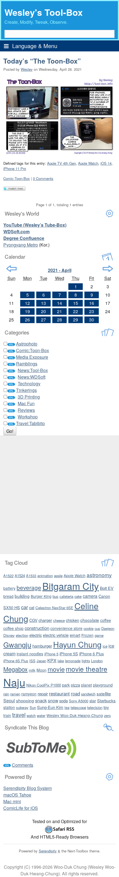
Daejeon (107, 628)
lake (61, 660)
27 (43, 319)
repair (43, 694)
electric (35, 635)
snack (41, 700)
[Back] (11, 268)
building (22, 596)
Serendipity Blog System (27, 788)
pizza (75, 685)
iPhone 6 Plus (91, 653)
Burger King (41, 596)
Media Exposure (32, 357)
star (92, 700)
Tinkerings (26, 390)
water (41, 715)
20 (43, 311)
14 (59, 303)
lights (86, 660)
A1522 (8, 575)
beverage (29, 587)
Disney (9, 635)
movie (56, 669)
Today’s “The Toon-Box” (42, 61)
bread (8, 596)
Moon (41, 670)
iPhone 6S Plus (15, 660)
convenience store (66, 628)
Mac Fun (26, 403)
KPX (51, 660)
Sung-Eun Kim (50, 707)
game (99, 635)
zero (107, 715)
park (66, 685)
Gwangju (17, 644)
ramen (15, 694)
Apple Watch (88, 163)
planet (86, 685)
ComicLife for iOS (20, 808)
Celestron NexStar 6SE (54, 607)
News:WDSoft (31, 377)
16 (91, 303)
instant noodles (30, 653)
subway (22, 707)
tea (66, 707)
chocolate (89, 620)
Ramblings (26, 363)
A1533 (31, 575)
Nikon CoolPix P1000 (43, 685)
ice (105, 646)
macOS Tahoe (17, 795)
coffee (105, 620)
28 (59, 319)
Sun (33, 707)
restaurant (59, 693)
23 (91, 311)
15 (75, 303)
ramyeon (29, 694)
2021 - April (59, 270)
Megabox (15, 669)
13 (43, 303)
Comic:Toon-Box (16, 178)
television (94, 707)
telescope (78, 707)
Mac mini (12, 801)
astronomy (99, 574)
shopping (25, 700)
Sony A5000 (78, 700)
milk (32, 670)
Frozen (87, 635)
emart (75, 635)
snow (53, 700)
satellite (104, 693)
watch (31, 715)
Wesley (27, 69)
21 (59, 311)
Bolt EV (106, 588)
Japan (41, 660)
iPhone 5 (51, 653)
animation (45, 575)
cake (78, 596)
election (22, 635)
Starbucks (106, 700)
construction (37, 628)
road (75, 693)
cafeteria (66, 596)
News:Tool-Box (33, 370)
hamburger (42, 646)
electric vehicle (56, 635)
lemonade (73, 660)
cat (31, 607)
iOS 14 (106, 163)
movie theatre (86, 669)
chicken (72, 620)
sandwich (88, 694)
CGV (33, 620)
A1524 (20, 575)
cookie (89, 628)
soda (63, 700)
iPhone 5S (69, 653)
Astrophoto (26, 344)
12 (27, 303)
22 (75, 311)
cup (97, 628)
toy (106, 707)
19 (27, 311)
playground (103, 685)
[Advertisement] (59, 494)
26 (27, 319)
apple (58, 575)
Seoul (9, 700)
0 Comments (43, 178)
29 (75, 319)
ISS (32, 660)
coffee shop (13, 628)
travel (18, 715)
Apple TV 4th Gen (61, 163)
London (97, 660)
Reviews (26, 410)
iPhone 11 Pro (14, 168)
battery (9, 588)
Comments (22, 765)
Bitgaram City (70, 586)
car (24, 607)
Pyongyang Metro (20, 245)
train (7, 715)
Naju (14, 682)
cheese (59, 620)
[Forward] (108, 268)
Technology (29, 383)
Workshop (28, 416)
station (9, 707)
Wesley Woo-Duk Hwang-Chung (74, 715)
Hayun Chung (77, 644)
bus (55, 596)
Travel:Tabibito (30, 423)
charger (45, 620)
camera (90, 596)
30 (91, 319)
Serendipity (48, 851)
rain (6, 694)
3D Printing (29, 397)
